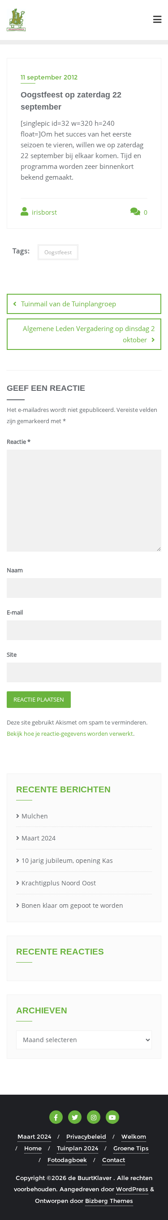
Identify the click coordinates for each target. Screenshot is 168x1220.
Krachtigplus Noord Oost (59, 883)
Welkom (133, 1136)
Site (12, 654)
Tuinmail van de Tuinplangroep (68, 303)
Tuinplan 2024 (77, 1148)
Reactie (18, 442)
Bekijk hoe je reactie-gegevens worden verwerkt (70, 733)
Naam (15, 570)
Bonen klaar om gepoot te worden (72, 905)
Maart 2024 (39, 838)
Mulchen (35, 816)
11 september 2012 (49, 77)
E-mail (15, 612)
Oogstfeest (58, 252)
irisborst (43, 212)
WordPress (132, 1189)
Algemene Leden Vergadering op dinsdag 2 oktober (89, 334)
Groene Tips (131, 1148)
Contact (113, 1159)
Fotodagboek (67, 1159)
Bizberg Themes (109, 1200)
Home (33, 1148)
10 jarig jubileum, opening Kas (67, 860)
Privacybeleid (86, 1136)
